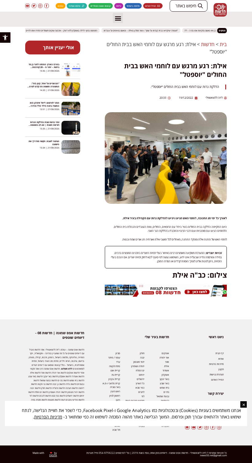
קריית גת (116, 374)
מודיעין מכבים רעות (134, 400)
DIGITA (53, 455)
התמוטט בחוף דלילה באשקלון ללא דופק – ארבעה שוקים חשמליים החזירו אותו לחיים (64, 30)
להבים (141, 392)
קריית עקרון (114, 379)
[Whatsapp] (219, 427)
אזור (167, 361)
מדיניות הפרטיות (48, 417)
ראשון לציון (114, 395)
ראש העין (115, 391)
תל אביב (116, 429)
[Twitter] (34, 6)
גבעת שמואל (162, 396)
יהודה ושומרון (137, 366)
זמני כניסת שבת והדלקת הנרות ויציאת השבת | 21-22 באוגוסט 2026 (44, 125)
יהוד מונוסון (138, 361)
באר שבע (164, 383)
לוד (142, 396)
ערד (118, 361)
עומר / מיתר (114, 357)
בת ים (166, 392)
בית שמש (164, 387)
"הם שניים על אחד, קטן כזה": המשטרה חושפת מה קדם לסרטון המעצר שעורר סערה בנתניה (43, 86)
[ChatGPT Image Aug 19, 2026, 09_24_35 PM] (166, 296)
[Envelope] (187, 427)
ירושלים (140, 379)
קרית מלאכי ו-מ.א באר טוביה (111, 385)
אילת (166, 366)
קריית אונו (115, 370)
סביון (118, 353)
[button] (5, 37)
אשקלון (165, 374)
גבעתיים (165, 400)
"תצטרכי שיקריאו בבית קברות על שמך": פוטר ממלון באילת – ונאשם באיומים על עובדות (144, 30)
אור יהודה (164, 357)
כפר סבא (140, 387)
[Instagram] (40, 6)
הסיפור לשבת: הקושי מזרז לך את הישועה (44, 143)
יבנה (142, 357)
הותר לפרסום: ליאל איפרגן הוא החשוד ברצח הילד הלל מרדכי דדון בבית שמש (44, 105)
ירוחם (141, 374)
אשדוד (166, 370)
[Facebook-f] (46, 6)
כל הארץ (140, 383)
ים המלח (140, 370)
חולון (142, 353)
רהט (118, 400)
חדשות (208, 44)
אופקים (165, 353)
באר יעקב (164, 379)
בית (223, 44)
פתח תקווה (114, 366)
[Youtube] (27, 6)
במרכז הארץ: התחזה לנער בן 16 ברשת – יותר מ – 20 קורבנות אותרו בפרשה (44, 67)
